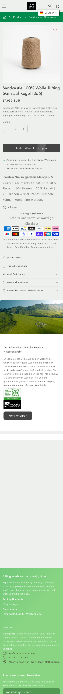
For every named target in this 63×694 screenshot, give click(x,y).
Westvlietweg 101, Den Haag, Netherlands (34, 661)
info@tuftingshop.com (22, 653)
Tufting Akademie (13, 599)
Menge (6, 122)
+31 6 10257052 (18, 657)
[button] (4, 6)
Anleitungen (10, 609)
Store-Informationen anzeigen (24, 168)
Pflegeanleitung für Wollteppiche (22, 613)
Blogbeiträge (10, 604)
